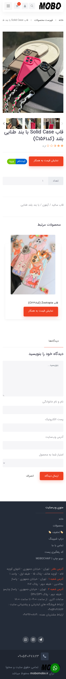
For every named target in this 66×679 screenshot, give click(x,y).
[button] (32, 6)
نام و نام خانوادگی (52, 401)
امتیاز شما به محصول (51, 454)
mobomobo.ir (39, 673)
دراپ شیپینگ (56, 539)
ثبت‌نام (21, 161)
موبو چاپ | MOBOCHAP (49, 558)
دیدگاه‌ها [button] (54, 341)
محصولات (58, 526)
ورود (11, 161)
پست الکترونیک (54, 419)
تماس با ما (57, 545)
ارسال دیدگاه (51, 476)
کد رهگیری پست (54, 552)
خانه (61, 519)
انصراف (30, 476)
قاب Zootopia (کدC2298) (43, 303)
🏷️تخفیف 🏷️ (55, 532)
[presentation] (62, 123)
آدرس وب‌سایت (54, 437)
